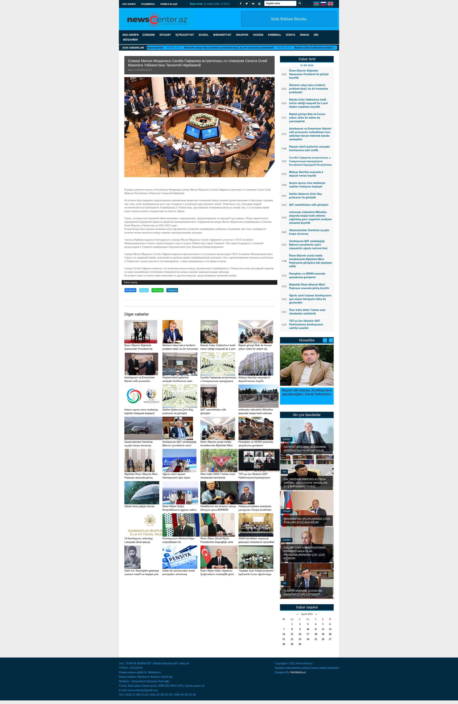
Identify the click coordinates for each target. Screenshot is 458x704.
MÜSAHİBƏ (130, 39)
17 (308, 634)
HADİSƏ (258, 34)
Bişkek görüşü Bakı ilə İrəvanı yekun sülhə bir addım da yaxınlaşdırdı (255, 349)
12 (323, 629)
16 (300, 634)
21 (283, 639)
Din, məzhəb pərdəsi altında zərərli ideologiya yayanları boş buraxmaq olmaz (305, 483)
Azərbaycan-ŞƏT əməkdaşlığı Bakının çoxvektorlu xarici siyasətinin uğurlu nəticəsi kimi (179, 445)
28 (283, 644)
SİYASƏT (165, 34)
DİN (316, 34)
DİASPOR (242, 34)
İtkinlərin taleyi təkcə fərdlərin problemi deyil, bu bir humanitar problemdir (195, 47)
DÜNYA (290, 34)
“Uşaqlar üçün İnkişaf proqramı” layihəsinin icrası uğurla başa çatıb (256, 574)
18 (316, 634)
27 (330, 639)
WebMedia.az (298, 672)
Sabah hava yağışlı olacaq (139, 506)
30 (300, 644)
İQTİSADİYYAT (185, 34)
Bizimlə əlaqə (168, 4)
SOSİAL (204, 34)
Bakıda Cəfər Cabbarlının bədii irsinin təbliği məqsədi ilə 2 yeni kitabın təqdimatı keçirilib (314, 47)
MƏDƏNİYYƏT (222, 34)
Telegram (172, 290)
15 (292, 634)
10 (308, 629)
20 (330, 634)
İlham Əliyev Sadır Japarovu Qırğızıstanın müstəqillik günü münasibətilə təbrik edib (217, 574)
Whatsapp (157, 290)
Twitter (144, 290)
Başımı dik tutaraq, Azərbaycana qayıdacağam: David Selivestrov (307, 392)
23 (300, 639)
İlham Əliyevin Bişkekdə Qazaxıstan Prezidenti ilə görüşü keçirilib (138, 349)
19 (323, 634)
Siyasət (287, 439)
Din (284, 472)
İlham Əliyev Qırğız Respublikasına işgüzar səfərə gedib (179, 510)
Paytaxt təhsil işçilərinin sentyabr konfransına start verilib (177, 381)
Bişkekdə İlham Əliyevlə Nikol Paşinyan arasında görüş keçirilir (140, 478)
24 (308, 639)
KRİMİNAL (274, 34)
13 (330, 629)
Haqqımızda (148, 4)
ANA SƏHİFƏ (130, 34)
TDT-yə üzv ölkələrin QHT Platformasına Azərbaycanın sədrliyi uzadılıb (254, 478)
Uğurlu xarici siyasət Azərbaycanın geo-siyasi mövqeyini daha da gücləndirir (179, 478)
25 (316, 639)
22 (292, 639)
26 (323, 639)
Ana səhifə (129, 4)
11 (316, 629)
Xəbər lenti (306, 59)
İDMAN (304, 34)
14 (283, 634)
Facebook (130, 290)
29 (292, 644)
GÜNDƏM (148, 34)
